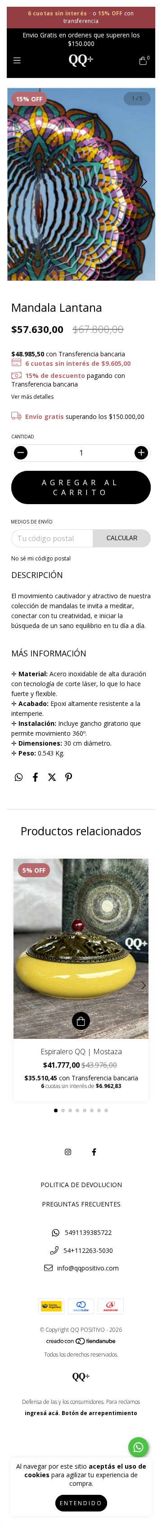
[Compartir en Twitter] (52, 777)
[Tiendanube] (81, 1343)
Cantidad (22, 436)
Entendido (81, 1503)
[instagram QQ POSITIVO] (68, 1152)
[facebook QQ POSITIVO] (94, 1152)
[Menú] (19, 60)
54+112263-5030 (88, 1250)
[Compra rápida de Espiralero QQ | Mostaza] (81, 1021)
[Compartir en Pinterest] (68, 777)
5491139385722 (88, 1232)
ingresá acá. (42, 1413)
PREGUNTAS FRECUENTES (81, 1204)
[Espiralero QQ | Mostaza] (81, 949)
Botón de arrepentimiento (99, 1413)
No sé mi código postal (41, 558)
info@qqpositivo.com (88, 1268)
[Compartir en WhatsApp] (18, 777)
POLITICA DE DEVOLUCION (81, 1184)
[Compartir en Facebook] (35, 777)
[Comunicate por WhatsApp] (138, 1447)
